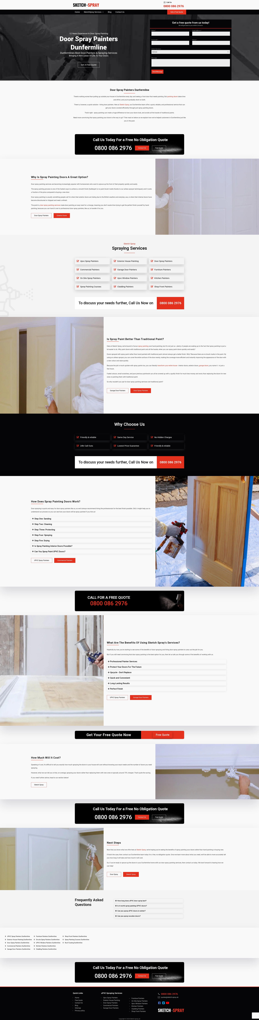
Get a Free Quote (176, 12)
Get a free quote (89, 65)
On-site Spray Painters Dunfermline (47, 940)
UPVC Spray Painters (117, 697)
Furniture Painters (162, 269)
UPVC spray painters (41, 560)
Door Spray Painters (41, 215)
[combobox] (190, 52)
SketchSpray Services (92, 12)
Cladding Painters (125, 286)
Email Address (196, 30)
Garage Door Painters (127, 269)
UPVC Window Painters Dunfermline (48, 943)
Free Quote (159, 148)
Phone (194, 40)
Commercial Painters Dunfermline (18, 946)
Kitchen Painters (161, 278)
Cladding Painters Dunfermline (46, 949)
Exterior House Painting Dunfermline (19, 940)
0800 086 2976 (173, 6)
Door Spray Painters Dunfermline (18, 943)
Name (153, 30)
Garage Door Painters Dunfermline (18, 949)
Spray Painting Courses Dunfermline (77, 940)
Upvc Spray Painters (89, 261)
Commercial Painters (89, 269)
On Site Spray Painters (90, 278)
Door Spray (114, 874)
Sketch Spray (39, 785)
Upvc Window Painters (127, 278)
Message (154, 58)
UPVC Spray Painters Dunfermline (18, 936)
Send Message (157, 71)
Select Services (156, 49)
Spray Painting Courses (90, 286)
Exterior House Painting (128, 261)
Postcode (154, 40)
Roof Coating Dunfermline (73, 943)
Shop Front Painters (163, 286)
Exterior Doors (62, 215)
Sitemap (78, 1008)
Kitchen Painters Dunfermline (46, 946)
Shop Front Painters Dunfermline (76, 936)
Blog (109, 12)
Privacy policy (80, 1011)
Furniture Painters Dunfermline (46, 936)
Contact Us (119, 12)
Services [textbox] (154, 52)
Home (77, 12)
